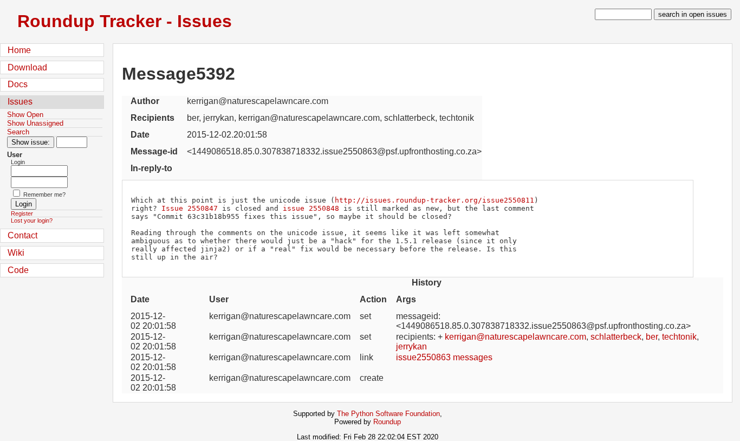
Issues (20, 101)
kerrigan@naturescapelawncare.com (515, 336)
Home (19, 50)
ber (652, 336)
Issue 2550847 (189, 208)
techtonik (679, 336)
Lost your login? (32, 220)
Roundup (387, 422)
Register (22, 213)
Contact (22, 235)
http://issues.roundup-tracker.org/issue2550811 (434, 200)
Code (18, 270)
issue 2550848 (311, 208)
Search (18, 132)
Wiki (16, 252)
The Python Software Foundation (388, 414)
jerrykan (411, 346)
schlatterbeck (615, 336)
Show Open (25, 115)
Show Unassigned (35, 123)
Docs (18, 84)
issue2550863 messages (444, 357)
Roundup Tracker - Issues (124, 21)
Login (18, 162)
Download (27, 67)
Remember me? (44, 194)
